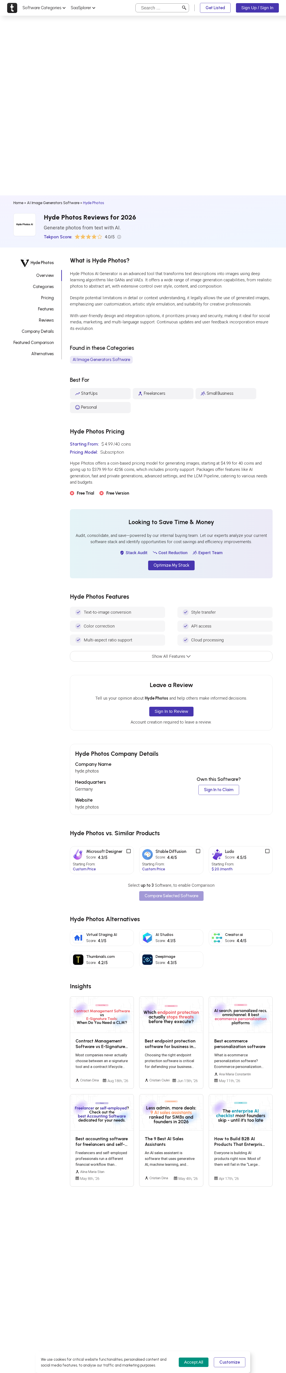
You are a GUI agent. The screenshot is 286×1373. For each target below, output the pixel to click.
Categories (43, 286)
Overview (45, 275)
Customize (229, 1362)
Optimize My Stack (171, 565)
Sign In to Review (171, 711)
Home (18, 203)
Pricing (47, 297)
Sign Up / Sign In (257, 7)
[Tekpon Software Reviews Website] (12, 8)
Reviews (46, 320)
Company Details (38, 331)
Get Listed (215, 7)
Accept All (193, 1362)
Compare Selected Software (171, 895)
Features (46, 309)
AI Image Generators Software (53, 203)
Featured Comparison (33, 342)
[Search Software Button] (184, 7)
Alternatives (42, 353)
